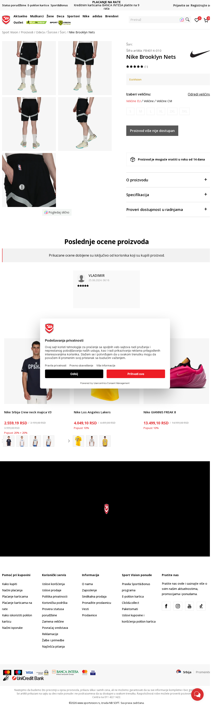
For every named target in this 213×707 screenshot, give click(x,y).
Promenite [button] (203, 672)
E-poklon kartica (133, 596)
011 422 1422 (106, 7)
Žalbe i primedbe (53, 640)
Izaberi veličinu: (138, 94)
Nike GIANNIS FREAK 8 (160, 412)
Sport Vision (10, 32)
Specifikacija (137, 194)
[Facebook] (166, 606)
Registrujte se (201, 5)
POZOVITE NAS (106, 3)
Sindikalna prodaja (94, 596)
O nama (87, 584)
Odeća (40, 32)
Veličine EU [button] (133, 101)
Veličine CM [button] (164, 101)
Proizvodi (27, 32)
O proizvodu (137, 179)
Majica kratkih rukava (18, 407)
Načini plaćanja (12, 590)
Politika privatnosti (54, 596)
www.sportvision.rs (88, 703)
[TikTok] (201, 606)
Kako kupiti (9, 584)
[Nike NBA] (91, 441)
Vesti (85, 609)
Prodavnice (89, 615)
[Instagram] (178, 606)
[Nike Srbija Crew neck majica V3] (37, 371)
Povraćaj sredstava (55, 628)
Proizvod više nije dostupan (152, 130)
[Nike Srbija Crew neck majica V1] (8, 441)
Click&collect (130, 603)
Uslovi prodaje (51, 590)
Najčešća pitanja (53, 646)
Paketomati (130, 609)
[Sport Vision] (6, 19)
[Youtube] (189, 606)
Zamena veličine (53, 621)
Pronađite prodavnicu (96, 603)
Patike (148, 407)
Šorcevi (52, 32)
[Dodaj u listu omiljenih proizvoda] (64, 398)
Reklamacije (50, 634)
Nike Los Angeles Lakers (92, 412)
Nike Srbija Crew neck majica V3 (28, 412)
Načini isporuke (12, 628)
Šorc (63, 32)
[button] (28, 16)
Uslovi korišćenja (53, 584)
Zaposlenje (89, 590)
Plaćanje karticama (15, 596)
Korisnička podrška (54, 603)
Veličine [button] (149, 101)
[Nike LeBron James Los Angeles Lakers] (105, 441)
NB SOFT (114, 703)
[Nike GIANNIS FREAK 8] (176, 371)
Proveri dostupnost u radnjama (154, 209)
